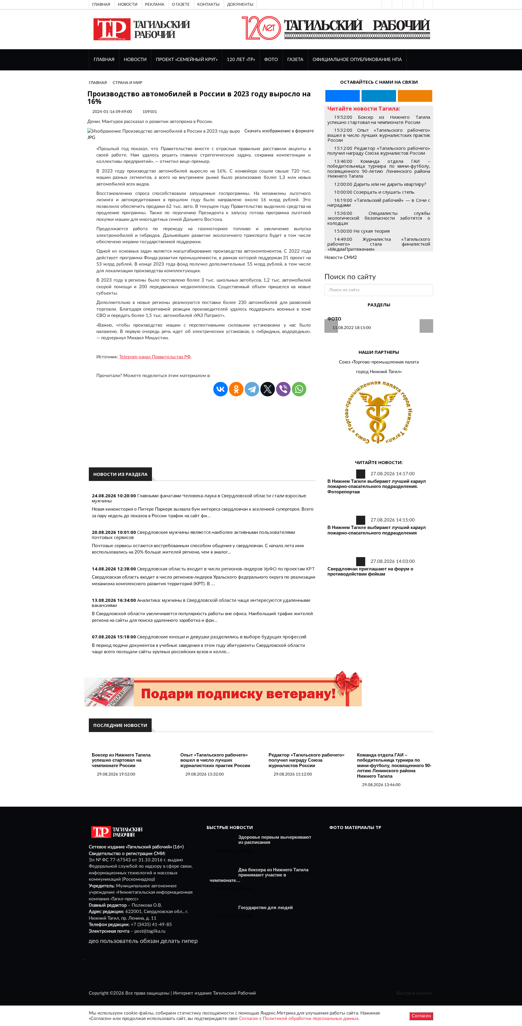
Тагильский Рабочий (234, 993)
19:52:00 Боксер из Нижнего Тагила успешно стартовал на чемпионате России (378, 119)
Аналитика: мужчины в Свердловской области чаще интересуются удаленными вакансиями (201, 602)
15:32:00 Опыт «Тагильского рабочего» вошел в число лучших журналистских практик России (378, 135)
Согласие (248, 1018)
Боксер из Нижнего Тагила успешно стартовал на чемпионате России (121, 760)
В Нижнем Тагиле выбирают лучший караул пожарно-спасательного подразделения (376, 530)
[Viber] (283, 389)
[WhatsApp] (299, 389)
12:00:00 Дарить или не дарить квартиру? (380, 184)
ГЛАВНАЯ (104, 59)
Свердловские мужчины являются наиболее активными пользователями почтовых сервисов (193, 534)
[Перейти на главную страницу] (140, 29)
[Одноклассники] (428, 4)
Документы (240, 4)
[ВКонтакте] (407, 4)
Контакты (208, 4)
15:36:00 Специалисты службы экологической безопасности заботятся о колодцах (378, 218)
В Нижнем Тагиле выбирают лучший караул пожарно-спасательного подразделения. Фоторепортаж (376, 486)
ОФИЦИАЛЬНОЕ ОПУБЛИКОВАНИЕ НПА (357, 59)
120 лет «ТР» (241, 59)
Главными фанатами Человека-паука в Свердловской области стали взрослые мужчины (199, 498)
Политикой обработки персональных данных (310, 1018)
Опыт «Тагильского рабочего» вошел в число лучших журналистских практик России (215, 760)
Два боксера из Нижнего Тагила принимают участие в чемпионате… (259, 875)
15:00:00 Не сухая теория (362, 231)
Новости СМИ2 (340, 257)
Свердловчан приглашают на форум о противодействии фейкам (370, 571)
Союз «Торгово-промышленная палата (379, 362)
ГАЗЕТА (295, 59)
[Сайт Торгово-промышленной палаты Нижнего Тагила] (379, 413)
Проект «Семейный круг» (187, 59)
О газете (181, 4)
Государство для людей (265, 907)
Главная (101, 4)
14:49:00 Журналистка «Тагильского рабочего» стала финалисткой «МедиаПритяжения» (378, 244)
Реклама (154, 4)
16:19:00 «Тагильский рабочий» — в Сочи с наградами (378, 202)
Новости (127, 4)
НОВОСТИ (135, 59)
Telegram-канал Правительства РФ (155, 357)
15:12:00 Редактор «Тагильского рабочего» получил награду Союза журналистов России (378, 150)
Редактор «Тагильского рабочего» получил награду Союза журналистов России (306, 760)
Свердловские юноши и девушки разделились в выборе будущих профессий (221, 637)
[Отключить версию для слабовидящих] (396, 4)
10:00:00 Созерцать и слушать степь (374, 192)
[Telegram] (417, 4)
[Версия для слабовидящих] (386, 4)
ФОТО (271, 59)
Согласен (421, 1016)
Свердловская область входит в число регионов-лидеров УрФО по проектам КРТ (226, 569)
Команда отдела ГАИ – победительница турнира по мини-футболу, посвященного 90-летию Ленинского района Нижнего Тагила (394, 765)
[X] (267, 389)
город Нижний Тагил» (379, 371)
